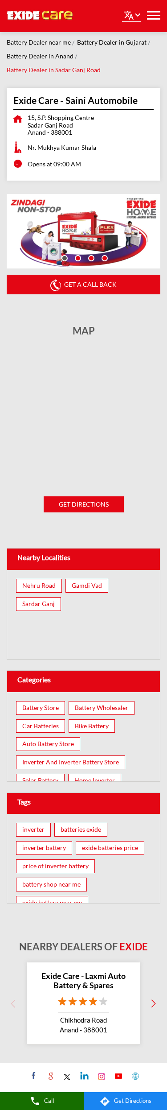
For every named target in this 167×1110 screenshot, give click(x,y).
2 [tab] (77, 257)
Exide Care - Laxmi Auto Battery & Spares (83, 980)
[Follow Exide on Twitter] (66, 1075)
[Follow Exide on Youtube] (117, 1075)
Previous (13, 1003)
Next (153, 1003)
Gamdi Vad (87, 585)
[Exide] (40, 16)
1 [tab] (63, 257)
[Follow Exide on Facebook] (32, 1075)
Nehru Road (39, 585)
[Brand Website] (134, 1075)
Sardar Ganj (38, 603)
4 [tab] (104, 257)
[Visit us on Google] (49, 1075)
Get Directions (84, 504)
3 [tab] (90, 257)
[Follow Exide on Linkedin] (83, 1075)
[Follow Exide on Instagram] (100, 1075)
